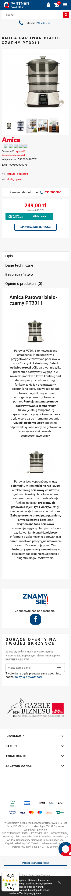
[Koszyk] (56, 4)
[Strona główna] (23, 5)
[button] (65, 4)
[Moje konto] (48, 4)
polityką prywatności (28, 677)
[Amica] (11, 139)
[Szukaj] (66, 15)
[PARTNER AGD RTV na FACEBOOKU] (35, 620)
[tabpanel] (35, 433)
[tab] (35, 256)
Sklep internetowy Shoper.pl (35, 875)
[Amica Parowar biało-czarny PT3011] (9, 125)
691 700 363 (43, 23)
